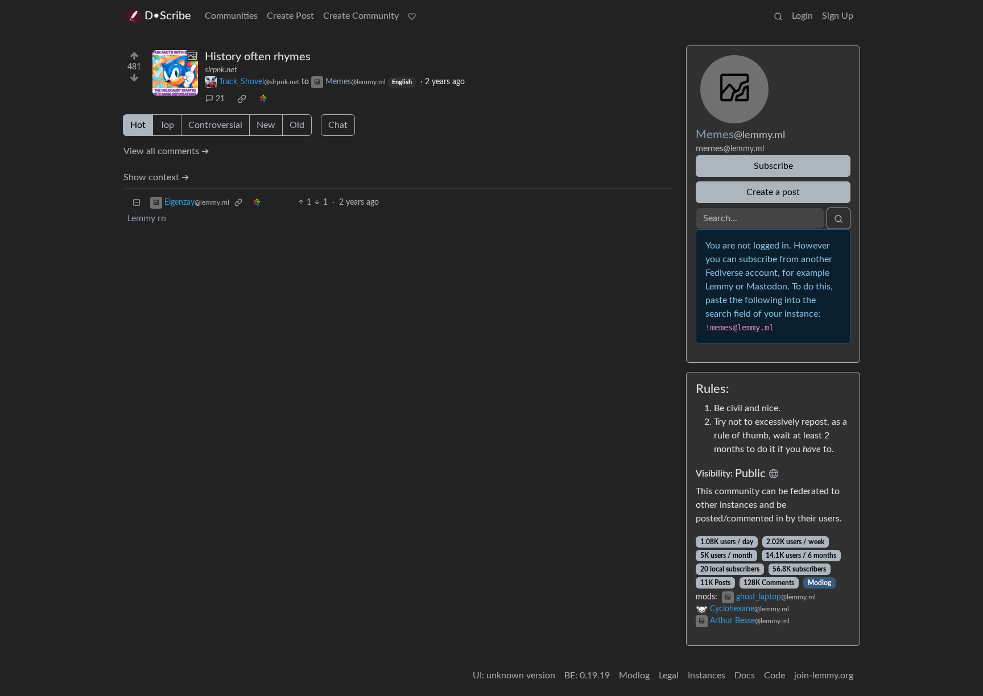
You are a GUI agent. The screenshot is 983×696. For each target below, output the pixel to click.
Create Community (361, 15)
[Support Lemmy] (411, 16)
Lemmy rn (146, 218)
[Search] (778, 16)
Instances (706, 675)
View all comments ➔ (166, 151)
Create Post (290, 15)
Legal (669, 675)
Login (802, 15)
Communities (231, 15)
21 (220, 99)
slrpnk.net (221, 70)
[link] (242, 99)
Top (167, 125)
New (266, 125)
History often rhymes (258, 57)
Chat (338, 125)
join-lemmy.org (823, 675)
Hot (138, 125)
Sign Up (837, 15)
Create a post (773, 192)
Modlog (819, 582)
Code (774, 675)
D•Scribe (167, 16)
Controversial (215, 125)
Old (297, 125)
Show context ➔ (156, 177)
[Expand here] (175, 73)
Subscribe (773, 166)
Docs (744, 675)
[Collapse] (136, 203)
